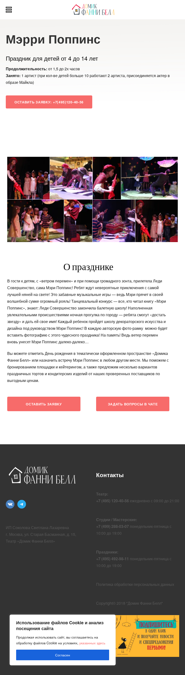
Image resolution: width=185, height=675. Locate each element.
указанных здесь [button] (92, 642)
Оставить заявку (44, 404)
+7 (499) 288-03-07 (112, 526)
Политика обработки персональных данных (135, 584)
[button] (28, 178)
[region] (63, 640)
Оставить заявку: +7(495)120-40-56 (49, 102)
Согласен (62, 655)
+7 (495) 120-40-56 (112, 500)
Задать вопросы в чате (133, 404)
